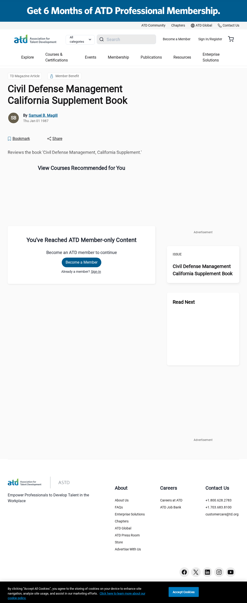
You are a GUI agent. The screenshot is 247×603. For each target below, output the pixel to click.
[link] (153, 25)
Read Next (184, 302)
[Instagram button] (219, 572)
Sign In (96, 272)
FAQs (119, 507)
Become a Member (177, 39)
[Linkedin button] (207, 572)
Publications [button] (151, 57)
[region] (123, 592)
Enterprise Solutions (130, 514)
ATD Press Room (127, 535)
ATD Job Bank (170, 507)
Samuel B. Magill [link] (43, 115)
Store (119, 542)
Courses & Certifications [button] (56, 57)
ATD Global (123, 528)
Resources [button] (182, 57)
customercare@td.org (222, 514)
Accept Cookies (184, 592)
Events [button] (90, 57)
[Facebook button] (184, 572)
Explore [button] (27, 57)
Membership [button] (118, 57)
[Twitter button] (196, 572)
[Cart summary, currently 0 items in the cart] (232, 39)
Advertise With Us (128, 549)
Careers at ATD (171, 500)
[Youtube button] (230, 572)
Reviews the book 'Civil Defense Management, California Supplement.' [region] (75, 152)
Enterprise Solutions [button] (211, 57)
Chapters (122, 521)
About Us (122, 500)
